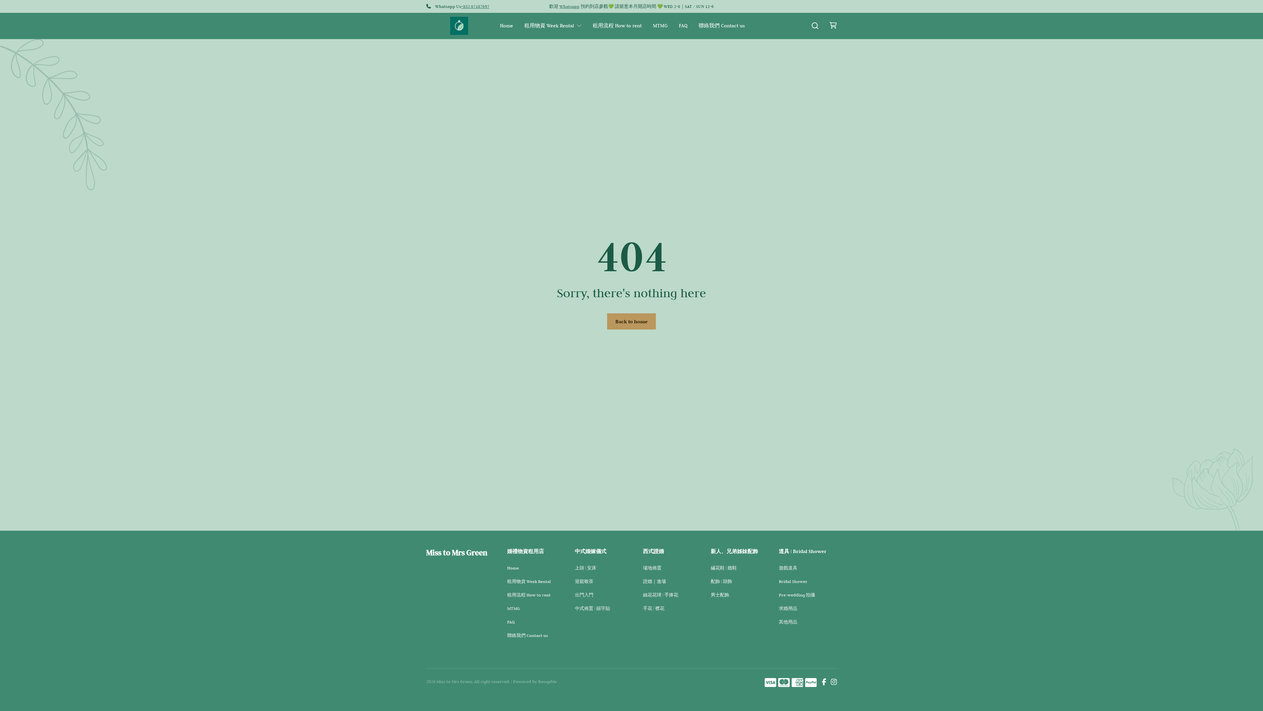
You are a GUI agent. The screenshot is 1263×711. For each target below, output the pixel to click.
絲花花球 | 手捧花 (660, 594)
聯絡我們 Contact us (722, 26)
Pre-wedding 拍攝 (797, 594)
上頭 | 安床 (585, 567)
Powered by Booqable (535, 681)
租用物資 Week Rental (549, 26)
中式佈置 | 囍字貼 (592, 608)
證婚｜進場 (654, 581)
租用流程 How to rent (617, 26)
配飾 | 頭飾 (721, 581)
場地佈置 (652, 567)
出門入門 (584, 594)
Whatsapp (569, 6)
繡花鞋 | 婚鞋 (724, 567)
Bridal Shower (793, 581)
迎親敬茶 (584, 581)
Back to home (631, 321)
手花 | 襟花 (653, 608)
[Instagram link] (834, 682)
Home (506, 26)
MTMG (660, 26)
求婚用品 (788, 608)
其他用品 (788, 621)
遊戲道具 (788, 567)
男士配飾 (720, 594)
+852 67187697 (475, 6)
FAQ (683, 26)
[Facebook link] (824, 682)
